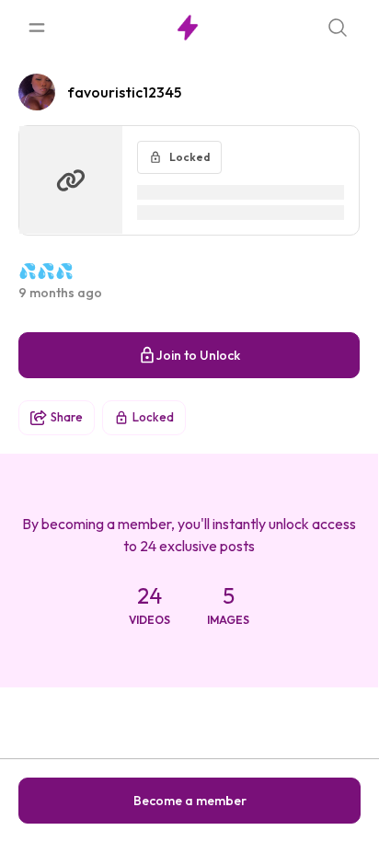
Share (67, 416)
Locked (153, 416)
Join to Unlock (198, 355)
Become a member (190, 800)
